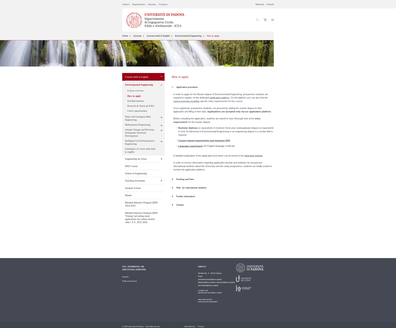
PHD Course (131, 166)
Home (125, 36)
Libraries (152, 4)
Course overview (135, 90)
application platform (219, 97)
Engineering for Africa (136, 159)
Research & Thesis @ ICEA (140, 106)
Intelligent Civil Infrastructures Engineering (140, 142)
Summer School (133, 188)
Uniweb (270, 4)
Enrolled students (135, 101)
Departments (138, 4)
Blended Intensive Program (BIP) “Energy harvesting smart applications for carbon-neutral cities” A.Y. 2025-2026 (141, 218)
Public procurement (129, 281)
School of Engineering (136, 173)
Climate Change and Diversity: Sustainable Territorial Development (140, 132)
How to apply (213, 36)
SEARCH (268, 24)
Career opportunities (137, 111)
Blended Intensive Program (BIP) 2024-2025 (141, 204)
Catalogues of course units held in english (140, 150)
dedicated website (253, 155)
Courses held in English (158, 36)
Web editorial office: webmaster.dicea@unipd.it (208, 301)
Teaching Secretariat (135, 180)
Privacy (201, 326)
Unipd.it (126, 4)
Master (128, 195)
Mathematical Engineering (137, 124)
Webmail (259, 4)
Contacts (163, 4)
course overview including (186, 101)
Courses (137, 36)
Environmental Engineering (188, 36)
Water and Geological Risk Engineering (138, 118)
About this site (189, 326)
